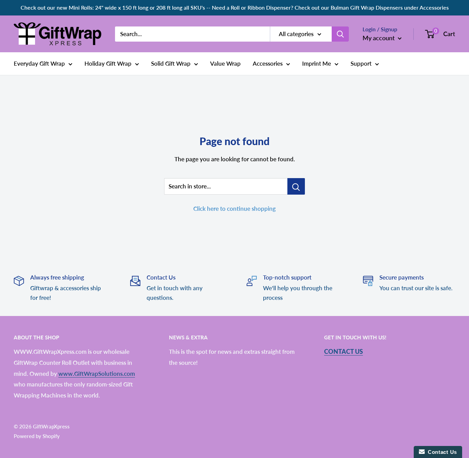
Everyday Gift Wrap (39, 63)
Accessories (268, 63)
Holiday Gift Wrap (107, 63)
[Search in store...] (296, 186)
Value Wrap (225, 63)
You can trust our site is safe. (416, 288)
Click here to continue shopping (234, 208)
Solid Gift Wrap (171, 63)
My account (379, 38)
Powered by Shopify (37, 436)
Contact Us (343, 351)
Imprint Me (316, 63)
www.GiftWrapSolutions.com (96, 373)
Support (361, 63)
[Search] (340, 33)
